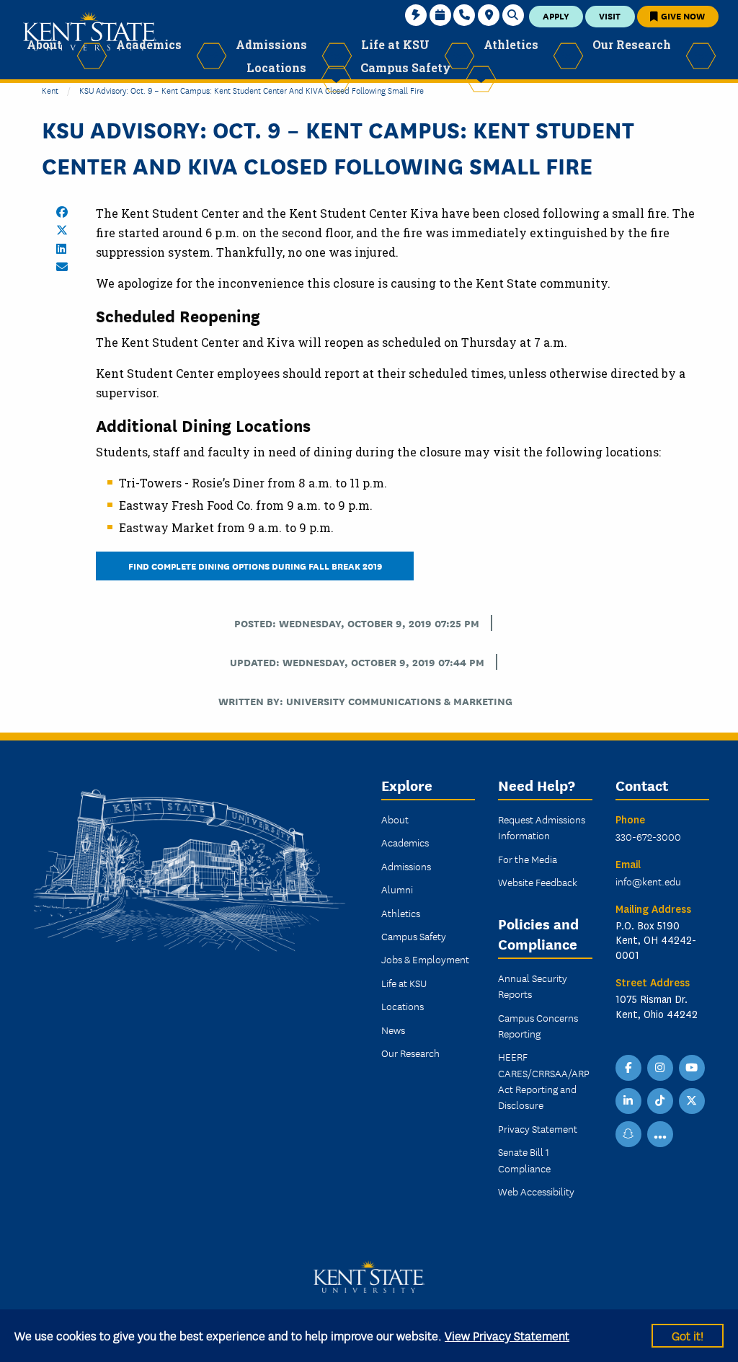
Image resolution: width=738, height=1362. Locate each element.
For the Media (527, 859)
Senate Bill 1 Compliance (524, 1159)
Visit (610, 15)
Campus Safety (413, 936)
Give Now (682, 15)
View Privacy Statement (507, 1335)
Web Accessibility (536, 1191)
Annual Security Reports (532, 985)
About (395, 819)
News (393, 1030)
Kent (50, 90)
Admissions (406, 866)
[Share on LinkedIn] (61, 249)
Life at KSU (404, 983)
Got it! (687, 1335)
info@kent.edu (648, 881)
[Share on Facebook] (62, 212)
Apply (556, 15)
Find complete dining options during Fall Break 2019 (255, 565)
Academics (405, 842)
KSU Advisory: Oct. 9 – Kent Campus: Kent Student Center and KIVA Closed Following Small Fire (251, 90)
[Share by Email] (62, 267)
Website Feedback (537, 882)
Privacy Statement (537, 1128)
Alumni (397, 889)
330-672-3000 (648, 836)
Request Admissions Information (541, 827)
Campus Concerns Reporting (538, 1025)
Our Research (410, 1053)
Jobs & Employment (425, 959)
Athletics (400, 913)
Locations (402, 1006)
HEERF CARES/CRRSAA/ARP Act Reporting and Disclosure (544, 1080)
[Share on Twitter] (62, 230)
